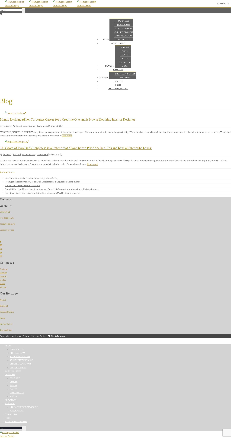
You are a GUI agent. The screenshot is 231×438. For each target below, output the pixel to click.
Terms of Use (6, 330)
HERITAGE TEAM (124, 25)
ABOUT (106, 39)
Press (2, 318)
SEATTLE (125, 55)
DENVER (125, 51)
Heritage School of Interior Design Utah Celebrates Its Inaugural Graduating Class (42, 182)
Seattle (3, 276)
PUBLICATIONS (125, 78)
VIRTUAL (125, 66)
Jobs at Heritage (7, 224)
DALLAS (125, 59)
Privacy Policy (6, 324)
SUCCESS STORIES (118, 43)
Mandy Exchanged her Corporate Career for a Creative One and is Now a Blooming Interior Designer (67, 119)
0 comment (42, 126)
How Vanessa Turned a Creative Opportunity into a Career (31, 178)
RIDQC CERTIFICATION (123, 28)
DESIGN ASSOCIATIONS (123, 36)
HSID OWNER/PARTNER (118, 89)
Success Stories (28, 126)
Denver (3, 273)
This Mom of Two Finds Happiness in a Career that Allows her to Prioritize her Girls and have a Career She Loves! (76, 148)
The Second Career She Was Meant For (22, 185)
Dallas (3, 280)
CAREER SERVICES (123, 40)
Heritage (7, 126)
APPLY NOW (118, 70)
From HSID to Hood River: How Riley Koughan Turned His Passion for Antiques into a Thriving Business (52, 189)
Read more (67, 135)
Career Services (7, 230)
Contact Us (5, 212)
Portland (17, 126)
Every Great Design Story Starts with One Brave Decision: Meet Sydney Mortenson (42, 193)
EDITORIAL (104, 78)
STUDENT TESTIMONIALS (123, 32)
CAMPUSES (109, 66)
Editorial (4, 306)
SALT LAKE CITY (125, 62)
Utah (2, 283)
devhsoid (7, 154)
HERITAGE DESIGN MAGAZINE (125, 74)
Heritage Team (7, 218)
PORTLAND (125, 47)
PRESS (118, 85)
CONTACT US (118, 81)
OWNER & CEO (123, 21)
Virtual (3, 287)
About (3, 300)
